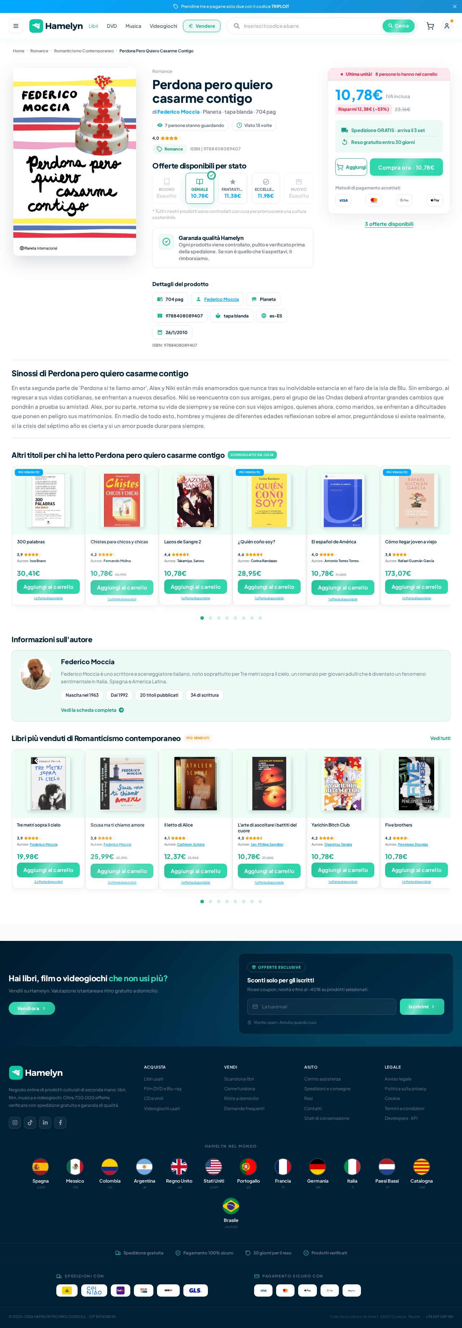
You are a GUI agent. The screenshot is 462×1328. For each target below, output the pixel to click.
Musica (133, 26)
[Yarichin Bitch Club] (342, 783)
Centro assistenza (322, 1079)
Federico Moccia (178, 111)
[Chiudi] (455, 6)
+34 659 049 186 (439, 1316)
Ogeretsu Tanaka (338, 844)
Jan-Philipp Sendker (267, 844)
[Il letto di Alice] (195, 783)
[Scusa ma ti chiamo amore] (122, 783)
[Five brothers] (416, 783)
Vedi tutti (440, 738)
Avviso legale (398, 1079)
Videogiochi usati (162, 1108)
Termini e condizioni (404, 1108)
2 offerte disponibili (122, 599)
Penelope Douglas (413, 844)
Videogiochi (163, 26)
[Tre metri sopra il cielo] (48, 783)
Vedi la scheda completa (89, 710)
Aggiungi (356, 167)
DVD (112, 26)
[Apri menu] (16, 26)
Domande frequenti (244, 1108)
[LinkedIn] (45, 1123)
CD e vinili (154, 1098)
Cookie (392, 1098)
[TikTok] (30, 1123)
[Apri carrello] (430, 26)
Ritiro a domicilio (241, 1098)
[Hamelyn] (56, 26)
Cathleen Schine (191, 844)
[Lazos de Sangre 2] (195, 500)
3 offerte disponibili (389, 223)
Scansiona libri (239, 1079)
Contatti (313, 1108)
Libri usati (154, 1079)
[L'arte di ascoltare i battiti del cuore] (269, 783)
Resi (308, 1098)
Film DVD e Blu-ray (163, 1088)
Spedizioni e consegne (327, 1088)
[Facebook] (60, 1123)
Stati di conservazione (326, 1118)
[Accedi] (446, 25)
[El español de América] (342, 500)
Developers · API (401, 1118)
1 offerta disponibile (48, 598)
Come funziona (239, 1088)
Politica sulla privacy (405, 1088)
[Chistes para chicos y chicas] (122, 500)
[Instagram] (15, 1123)
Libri (93, 26)
